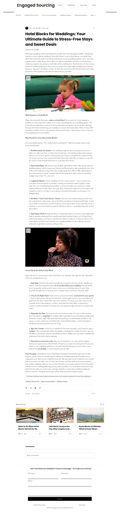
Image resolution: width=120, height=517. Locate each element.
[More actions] (93, 28)
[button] (60, 93)
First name (32, 473)
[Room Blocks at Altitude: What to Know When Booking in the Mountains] (90, 415)
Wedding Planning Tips (31, 15)
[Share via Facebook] (26, 388)
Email (30, 481)
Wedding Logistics (65, 15)
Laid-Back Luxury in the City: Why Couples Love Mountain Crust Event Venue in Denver (59, 427)
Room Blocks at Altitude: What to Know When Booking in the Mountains (90, 427)
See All (102, 404)
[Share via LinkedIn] (35, 388)
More (92, 15)
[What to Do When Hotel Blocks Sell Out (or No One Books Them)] (29, 415)
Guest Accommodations (49, 15)
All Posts (18, 15)
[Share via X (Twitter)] (31, 388)
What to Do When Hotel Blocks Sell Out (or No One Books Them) (28, 427)
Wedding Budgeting (81, 15)
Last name (65, 473)
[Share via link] (40, 388)
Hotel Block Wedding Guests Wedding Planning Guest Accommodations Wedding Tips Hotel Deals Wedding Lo (59, 376)
